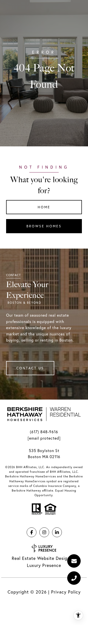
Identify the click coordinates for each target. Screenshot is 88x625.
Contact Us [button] (30, 368)
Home (44, 207)
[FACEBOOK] (31, 532)
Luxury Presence (44, 565)
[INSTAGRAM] (44, 532)
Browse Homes (44, 226)
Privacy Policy (66, 592)
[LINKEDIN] (57, 532)
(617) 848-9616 (44, 431)
